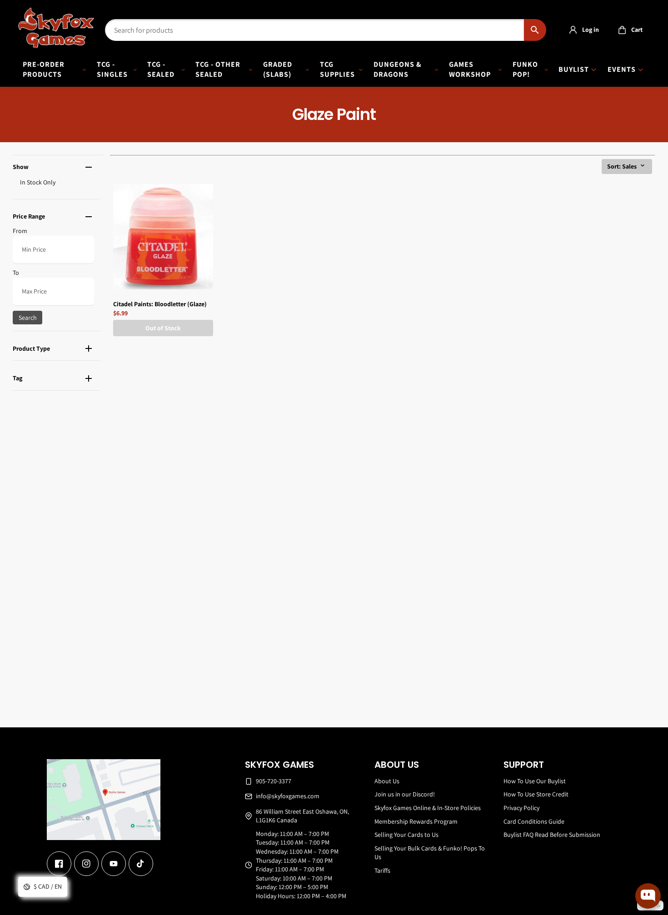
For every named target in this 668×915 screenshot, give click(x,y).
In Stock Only (37, 182)
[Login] (573, 30)
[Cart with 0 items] (622, 30)
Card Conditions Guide (533, 821)
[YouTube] (113, 863)
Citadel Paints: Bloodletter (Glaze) (160, 304)
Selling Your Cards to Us (406, 834)
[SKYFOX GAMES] (56, 27)
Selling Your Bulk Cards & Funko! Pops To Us (429, 852)
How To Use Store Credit (535, 794)
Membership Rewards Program (416, 821)
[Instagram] (86, 863)
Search (28, 317)
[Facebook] (59, 863)
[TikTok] (141, 863)
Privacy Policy (521, 808)
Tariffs (382, 870)
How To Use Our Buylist (534, 781)
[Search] (535, 30)
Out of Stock (163, 328)
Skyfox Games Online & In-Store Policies (427, 808)
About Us (386, 781)
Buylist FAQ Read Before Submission (551, 834)
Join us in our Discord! (404, 794)
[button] (628, 30)
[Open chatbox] (648, 896)
